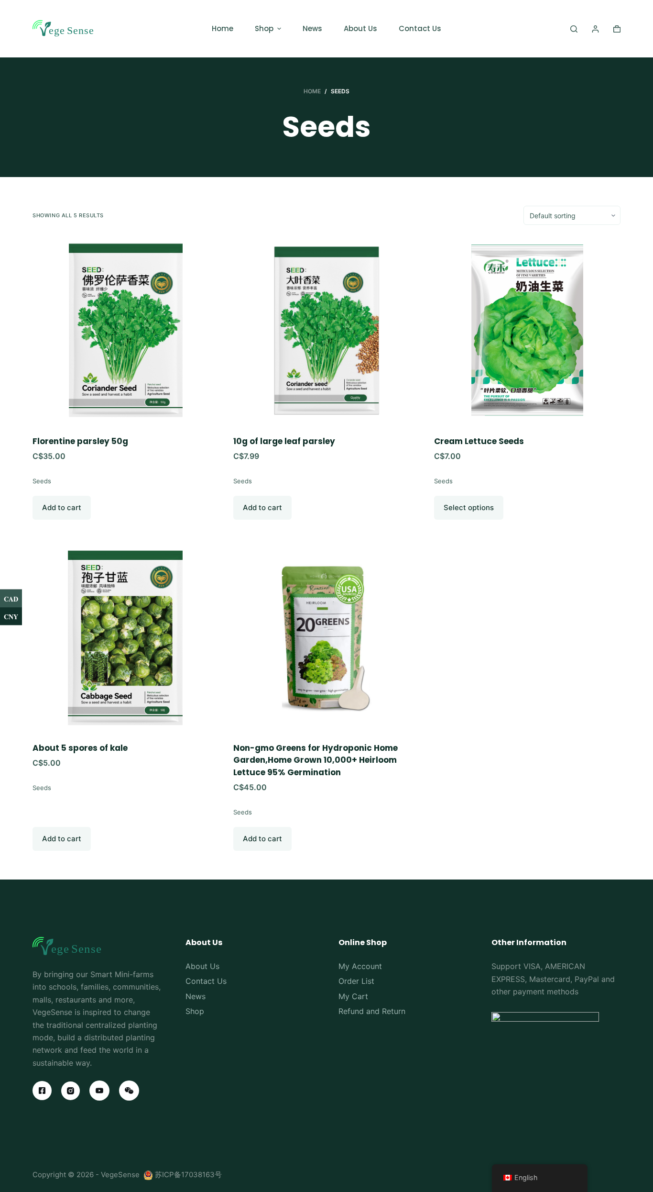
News (195, 996)
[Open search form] (573, 29)
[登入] (595, 29)
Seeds (42, 481)
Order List (356, 981)
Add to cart (61, 507)
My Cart (353, 996)
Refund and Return (371, 1011)
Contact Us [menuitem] (420, 28)
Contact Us (206, 981)
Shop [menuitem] (264, 28)
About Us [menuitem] (360, 28)
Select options (469, 507)
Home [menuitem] (222, 28)
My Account (360, 966)
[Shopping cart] (616, 29)
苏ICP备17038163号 (188, 1174)
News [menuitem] (312, 28)
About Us (202, 966)
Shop (194, 1011)
